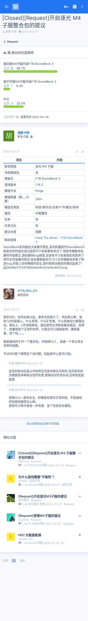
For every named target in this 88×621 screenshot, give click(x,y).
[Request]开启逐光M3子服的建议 (42, 496)
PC (31, 539)
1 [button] (8, 86)
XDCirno (23, 461)
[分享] (77, 152)
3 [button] (8, 103)
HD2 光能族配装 (29, 535)
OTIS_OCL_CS (27, 290)
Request (36, 461)
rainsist (22, 480)
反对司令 (20, 390)
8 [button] (8, 68)
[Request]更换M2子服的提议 (39, 515)
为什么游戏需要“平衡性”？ (37, 477)
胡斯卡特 (11, 31)
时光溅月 (23, 500)
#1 (83, 152)
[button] (6, 7)
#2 (83, 310)
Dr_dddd (23, 519)
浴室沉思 (34, 480)
